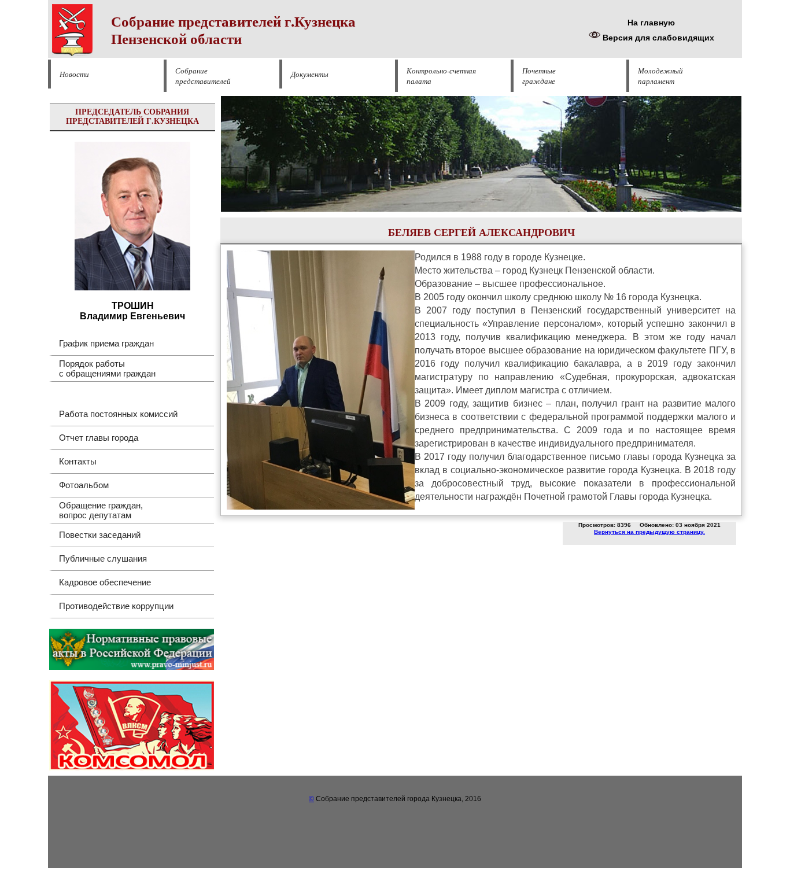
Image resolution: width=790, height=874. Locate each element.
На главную (651, 22)
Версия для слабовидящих (657, 37)
